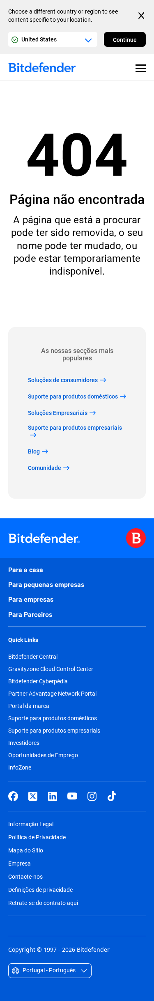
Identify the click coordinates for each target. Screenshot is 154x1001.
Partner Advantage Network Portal (52, 693)
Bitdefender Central (32, 656)
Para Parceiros (30, 614)
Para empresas (30, 599)
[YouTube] (72, 796)
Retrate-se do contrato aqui (43, 903)
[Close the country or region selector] (142, 15)
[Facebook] (13, 796)
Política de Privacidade (37, 837)
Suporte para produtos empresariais (54, 730)
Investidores (23, 743)
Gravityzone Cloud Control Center (50, 669)
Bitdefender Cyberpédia (38, 681)
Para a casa (25, 570)
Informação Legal (30, 824)
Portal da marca (28, 706)
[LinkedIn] (52, 796)
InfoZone (19, 767)
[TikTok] (112, 796)
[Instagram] (92, 796)
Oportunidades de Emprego (43, 755)
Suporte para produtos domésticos (52, 718)
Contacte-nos (25, 876)
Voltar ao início (77, 302)
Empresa (19, 863)
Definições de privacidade (40, 889)
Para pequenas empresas (46, 585)
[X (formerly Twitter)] (33, 796)
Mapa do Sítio (25, 850)
